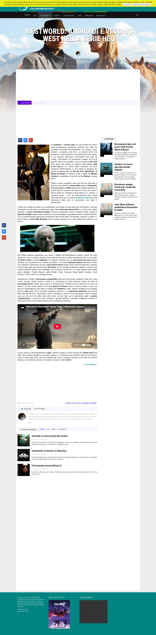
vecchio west (85, 403)
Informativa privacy (23, 609)
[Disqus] (57, 508)
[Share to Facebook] (20, 142)
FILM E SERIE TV (25, 403)
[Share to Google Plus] (31, 142)
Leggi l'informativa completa (142, 4)
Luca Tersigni (72, 58)
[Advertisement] (78, 85)
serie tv (78, 403)
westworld (93, 403)
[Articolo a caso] (41, 103)
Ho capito (127, 4)
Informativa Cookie (23, 611)
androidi (69, 403)
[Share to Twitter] (25, 142)
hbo (73, 403)
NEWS (32, 403)
